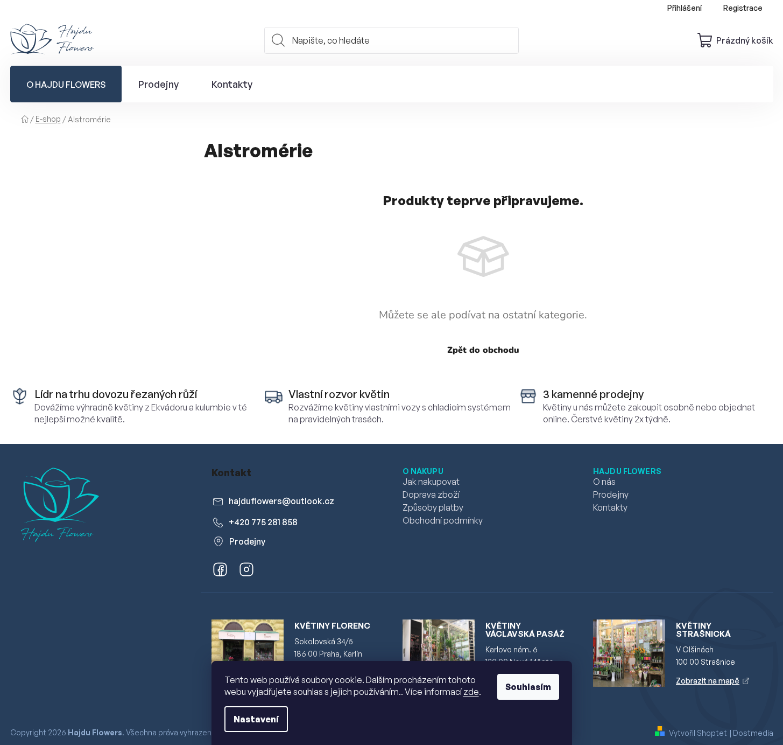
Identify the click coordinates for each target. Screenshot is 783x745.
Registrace (743, 7)
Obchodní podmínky (443, 520)
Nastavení (256, 719)
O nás (604, 481)
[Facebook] (218, 571)
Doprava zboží (431, 494)
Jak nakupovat (431, 481)
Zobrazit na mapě (707, 681)
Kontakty (610, 507)
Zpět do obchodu (483, 350)
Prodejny (247, 541)
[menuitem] (66, 84)
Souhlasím (528, 686)
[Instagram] (244, 571)
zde (471, 691)
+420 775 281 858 (263, 522)
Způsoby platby (433, 507)
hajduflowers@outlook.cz (281, 501)
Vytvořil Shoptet (698, 732)
